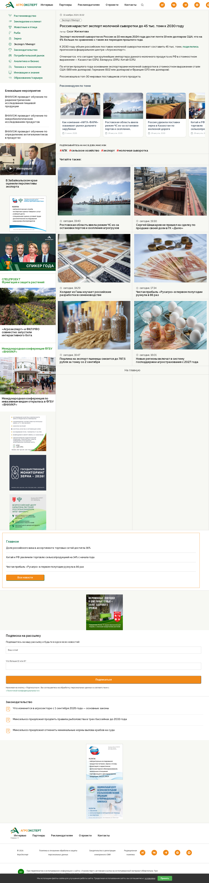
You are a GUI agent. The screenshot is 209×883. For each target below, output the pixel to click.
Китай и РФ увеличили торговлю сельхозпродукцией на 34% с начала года (50, 557)
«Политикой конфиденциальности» (23, 691)
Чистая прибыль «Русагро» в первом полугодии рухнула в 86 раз (169, 293)
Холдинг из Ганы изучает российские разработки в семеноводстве (85, 293)
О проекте (112, 4)
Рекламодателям (89, 4)
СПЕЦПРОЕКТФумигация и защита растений (23, 281)
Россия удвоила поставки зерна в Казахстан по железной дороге (164, 126)
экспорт (109, 150)
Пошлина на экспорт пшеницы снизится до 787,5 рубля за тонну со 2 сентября (92, 360)
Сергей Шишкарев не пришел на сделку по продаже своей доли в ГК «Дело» (165, 226)
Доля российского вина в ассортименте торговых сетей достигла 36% (48, 547)
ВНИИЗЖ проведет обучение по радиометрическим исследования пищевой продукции (26, 101)
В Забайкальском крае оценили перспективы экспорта (21, 183)
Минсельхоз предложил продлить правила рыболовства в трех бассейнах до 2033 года (70, 719)
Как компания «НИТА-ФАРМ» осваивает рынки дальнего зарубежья (80, 126)
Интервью (47, 4)
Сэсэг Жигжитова (78, 31)
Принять (165, 878)
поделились (191, 46)
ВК (105, 145)
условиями (150, 878)
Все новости (25, 577)
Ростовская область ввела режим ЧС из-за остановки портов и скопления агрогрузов (121, 126)
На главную (132, 370)
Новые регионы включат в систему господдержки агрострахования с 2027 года (167, 360)
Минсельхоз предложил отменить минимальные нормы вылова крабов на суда (64, 730)
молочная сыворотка (133, 150)
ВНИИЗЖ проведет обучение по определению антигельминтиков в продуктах (26, 134)
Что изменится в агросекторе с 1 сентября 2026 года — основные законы (61, 708)
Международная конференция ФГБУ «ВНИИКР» (27, 350)
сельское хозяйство (85, 150)
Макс (98, 145)
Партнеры (65, 4)
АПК (64, 150)
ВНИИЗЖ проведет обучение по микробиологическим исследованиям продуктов (26, 118)
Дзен (92, 145)
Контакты (130, 4)
